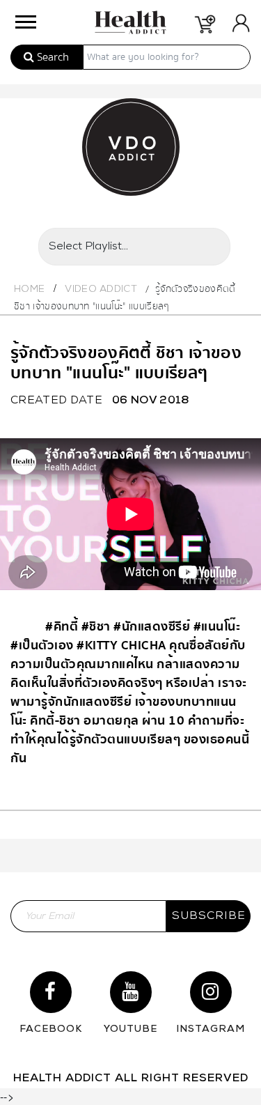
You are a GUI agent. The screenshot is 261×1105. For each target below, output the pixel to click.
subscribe (209, 916)
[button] (24, 18)
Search (51, 57)
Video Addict (101, 289)
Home (29, 289)
